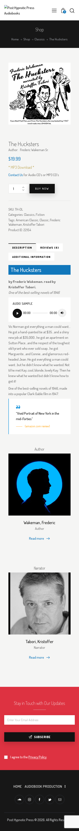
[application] (39, 313)
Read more (36, 538)
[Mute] (62, 313)
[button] (54, 10)
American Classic (27, 220)
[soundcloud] (19, 799)
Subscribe (42, 737)
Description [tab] (22, 247)
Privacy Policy (37, 757)
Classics (40, 39)
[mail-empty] (59, 799)
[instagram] (29, 799)
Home (15, 39)
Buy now (42, 188)
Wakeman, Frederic (39, 522)
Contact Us (15, 175)
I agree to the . (28, 757)
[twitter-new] (49, 799)
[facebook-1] (39, 799)
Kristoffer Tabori (33, 224)
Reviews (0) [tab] (49, 247)
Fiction (40, 214)
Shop (26, 39)
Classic (44, 220)
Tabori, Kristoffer (39, 641)
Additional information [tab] (31, 257)
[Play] (17, 313)
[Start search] (72, 10)
